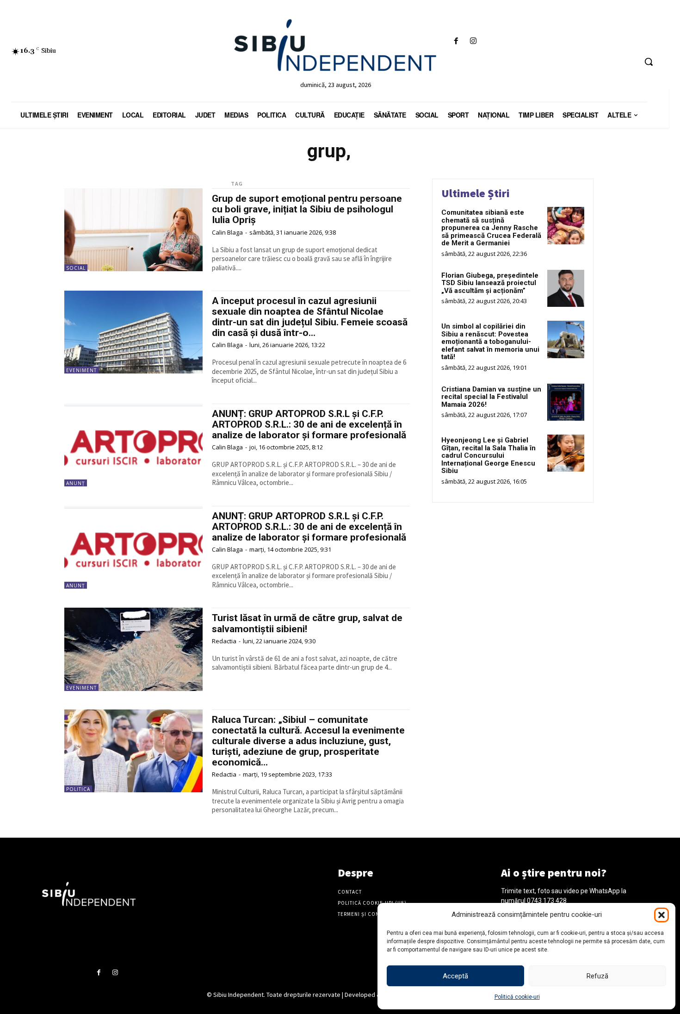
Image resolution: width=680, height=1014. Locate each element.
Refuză (597, 976)
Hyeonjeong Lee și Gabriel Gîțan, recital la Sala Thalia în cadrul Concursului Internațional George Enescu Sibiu (488, 455)
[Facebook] (456, 41)
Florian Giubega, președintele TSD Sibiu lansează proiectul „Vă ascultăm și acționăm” (489, 283)
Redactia (224, 641)
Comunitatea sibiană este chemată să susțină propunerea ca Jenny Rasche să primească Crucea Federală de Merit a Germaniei (491, 227)
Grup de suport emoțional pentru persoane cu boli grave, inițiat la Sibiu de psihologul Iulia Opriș (307, 209)
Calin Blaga (227, 232)
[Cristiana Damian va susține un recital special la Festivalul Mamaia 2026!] (565, 402)
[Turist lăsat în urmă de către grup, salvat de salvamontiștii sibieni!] (133, 649)
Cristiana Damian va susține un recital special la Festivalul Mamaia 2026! (491, 397)
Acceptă (455, 976)
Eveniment (81, 370)
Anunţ (75, 483)
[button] (661, 915)
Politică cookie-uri (517, 997)
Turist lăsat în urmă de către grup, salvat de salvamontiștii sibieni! (307, 623)
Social (76, 268)
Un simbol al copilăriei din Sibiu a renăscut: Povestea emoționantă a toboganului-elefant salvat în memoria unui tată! (490, 341)
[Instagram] (473, 41)
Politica (78, 789)
